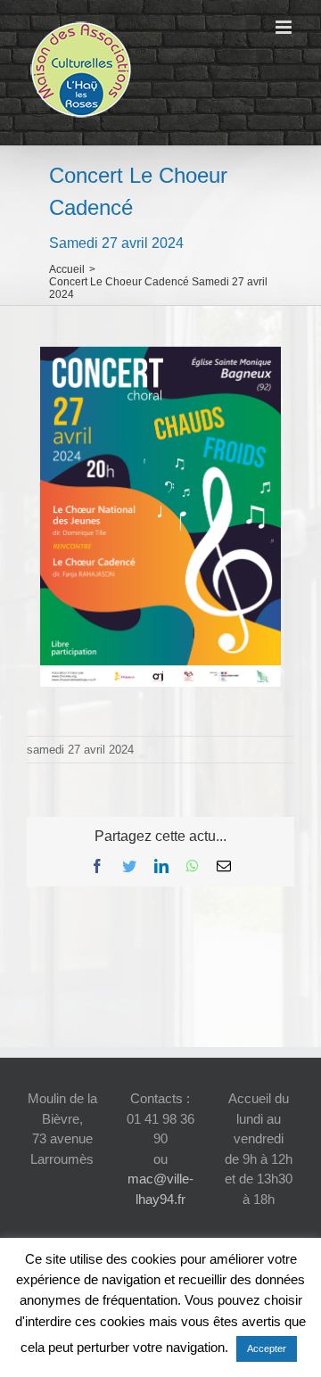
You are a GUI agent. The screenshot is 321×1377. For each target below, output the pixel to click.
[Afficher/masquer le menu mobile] (285, 27)
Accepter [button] (266, 1348)
